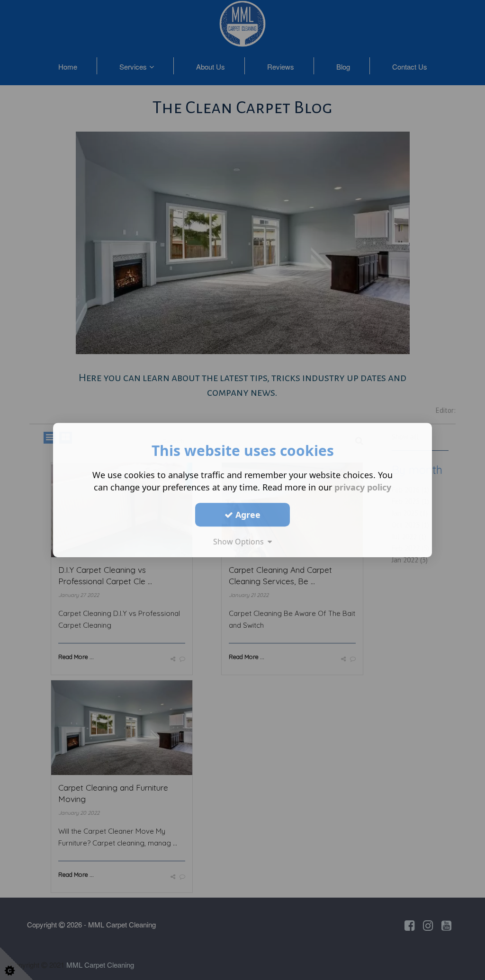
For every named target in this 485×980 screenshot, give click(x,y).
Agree (246, 514)
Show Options (240, 541)
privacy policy (362, 487)
